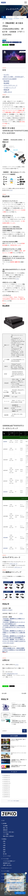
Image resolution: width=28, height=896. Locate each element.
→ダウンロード (13, 563)
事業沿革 (5, 830)
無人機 (4, 854)
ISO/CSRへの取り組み (8, 832)
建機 (4, 849)
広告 (10, 42)
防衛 (4, 841)
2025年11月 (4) (6, 793)
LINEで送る (5, 44)
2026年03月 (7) (6, 785)
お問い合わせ (8, 92)
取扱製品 (4, 839)
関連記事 (6, 90)
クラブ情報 (5, 834)
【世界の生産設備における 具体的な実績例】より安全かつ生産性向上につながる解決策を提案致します (13, 649)
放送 (20, 42)
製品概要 (6, 83)
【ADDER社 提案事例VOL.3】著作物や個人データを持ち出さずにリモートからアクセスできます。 (13, 627)
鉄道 (4, 845)
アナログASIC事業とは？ (9, 861)
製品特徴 (6, 81)
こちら (10, 190)
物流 (4, 847)
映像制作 (7, 42)
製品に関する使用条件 (8, 836)
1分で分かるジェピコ (7, 868)
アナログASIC (5, 858)
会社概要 (5, 825)
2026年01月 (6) (6, 789)
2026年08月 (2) (6, 775)
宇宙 (4, 843)
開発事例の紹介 (7, 863)
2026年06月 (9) (6, 779)
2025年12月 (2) (6, 791)
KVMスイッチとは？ (7, 610)
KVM (4, 42)
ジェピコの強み (5, 871)
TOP (3, 820)
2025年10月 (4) (6, 794)
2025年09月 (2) (6, 796)
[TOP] (3, 17)
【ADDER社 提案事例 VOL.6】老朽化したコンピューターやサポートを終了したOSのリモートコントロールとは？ (13, 641)
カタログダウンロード (10, 85)
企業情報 (4, 823)
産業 (4, 852)
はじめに (6, 74)
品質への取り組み (7, 865)
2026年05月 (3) (6, 781)
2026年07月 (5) (6, 777)
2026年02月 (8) (6, 787)
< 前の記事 (3, 693)
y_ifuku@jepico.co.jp (12, 673)
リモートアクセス (15, 42)
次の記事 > (24, 693)
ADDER (4, 40)
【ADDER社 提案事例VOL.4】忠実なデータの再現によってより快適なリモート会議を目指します (13, 632)
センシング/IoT (7, 856)
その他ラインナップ (10, 87)
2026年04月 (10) (6, 783)
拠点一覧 (5, 828)
